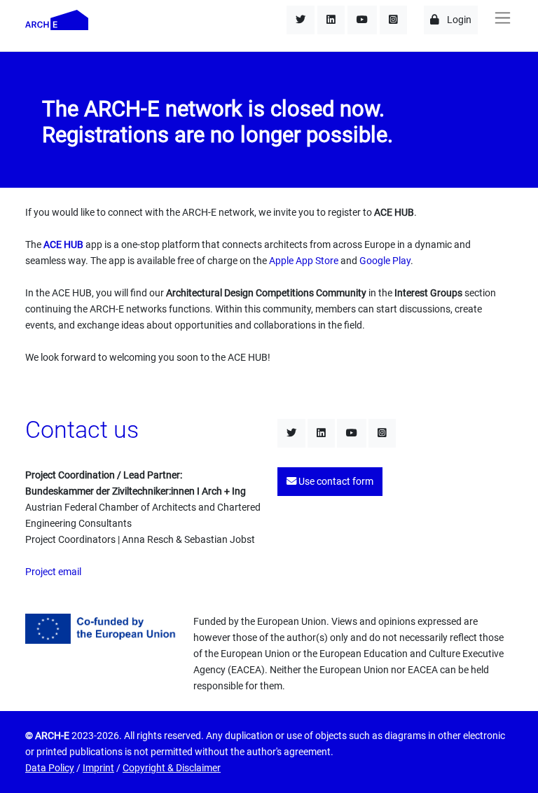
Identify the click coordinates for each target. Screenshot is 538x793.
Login (458, 20)
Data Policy (49, 768)
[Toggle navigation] (502, 18)
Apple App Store (303, 261)
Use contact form (334, 482)
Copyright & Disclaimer (172, 768)
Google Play (385, 261)
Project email (53, 572)
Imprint (98, 768)
